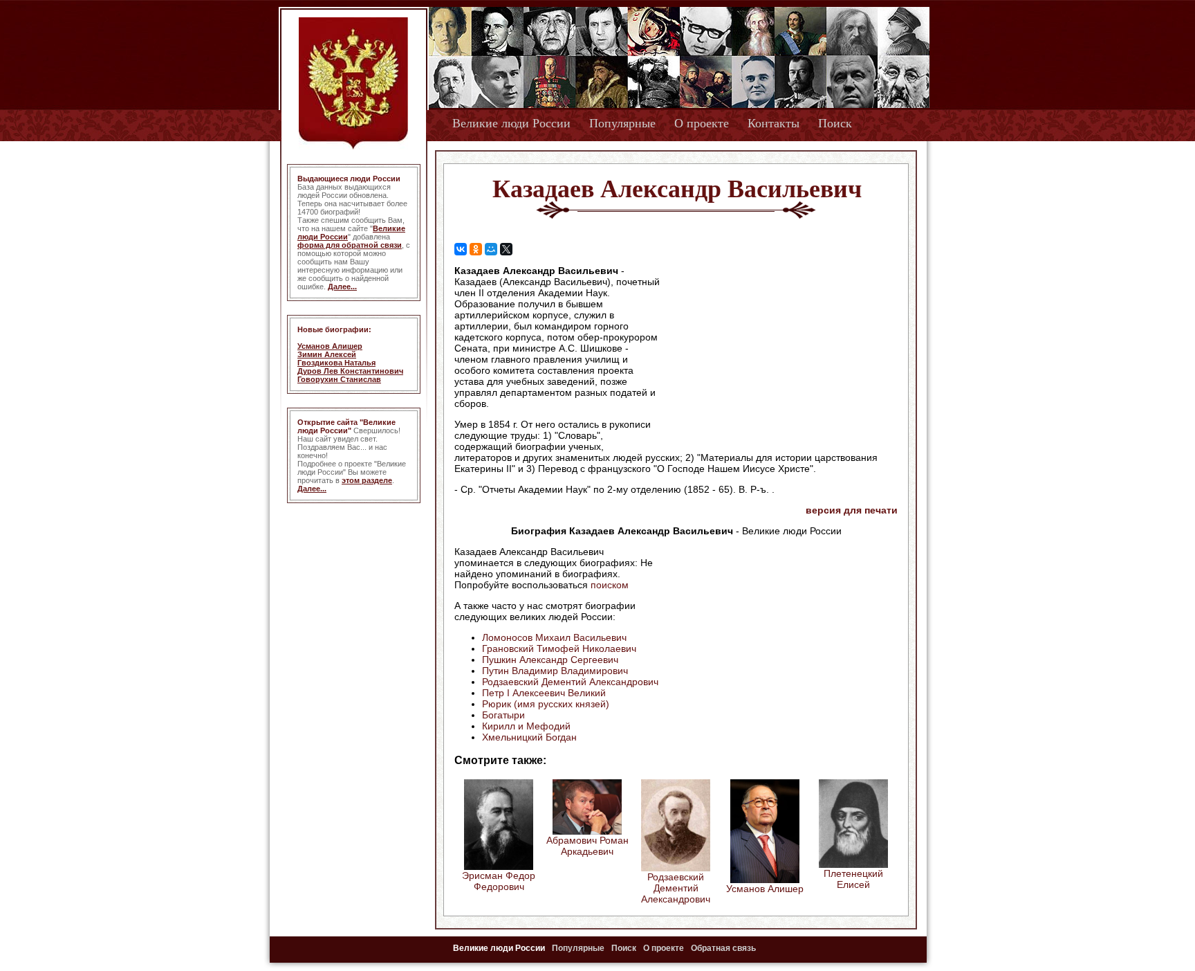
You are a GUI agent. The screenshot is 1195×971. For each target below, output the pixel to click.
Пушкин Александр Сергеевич (550, 659)
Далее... (342, 286)
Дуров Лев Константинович (350, 371)
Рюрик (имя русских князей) (545, 703)
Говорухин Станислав (339, 379)
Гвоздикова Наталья (336, 363)
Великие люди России (511, 123)
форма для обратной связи (349, 245)
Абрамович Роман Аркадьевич (587, 846)
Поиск (835, 123)
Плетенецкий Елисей (853, 879)
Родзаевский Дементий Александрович (570, 681)
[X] (506, 249)
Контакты (773, 123)
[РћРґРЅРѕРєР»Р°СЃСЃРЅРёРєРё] (476, 249)
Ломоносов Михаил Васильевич (554, 637)
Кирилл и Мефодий (526, 726)
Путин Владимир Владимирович (555, 670)
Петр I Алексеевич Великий (544, 692)
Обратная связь (723, 948)
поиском (610, 584)
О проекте (701, 123)
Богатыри (503, 714)
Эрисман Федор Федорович (498, 881)
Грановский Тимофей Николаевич (559, 648)
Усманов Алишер (329, 346)
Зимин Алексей (326, 354)
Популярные (622, 123)
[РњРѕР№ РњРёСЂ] (491, 249)
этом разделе (367, 480)
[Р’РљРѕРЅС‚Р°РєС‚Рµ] (460, 249)
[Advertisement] (780, 354)
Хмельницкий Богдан (529, 737)
